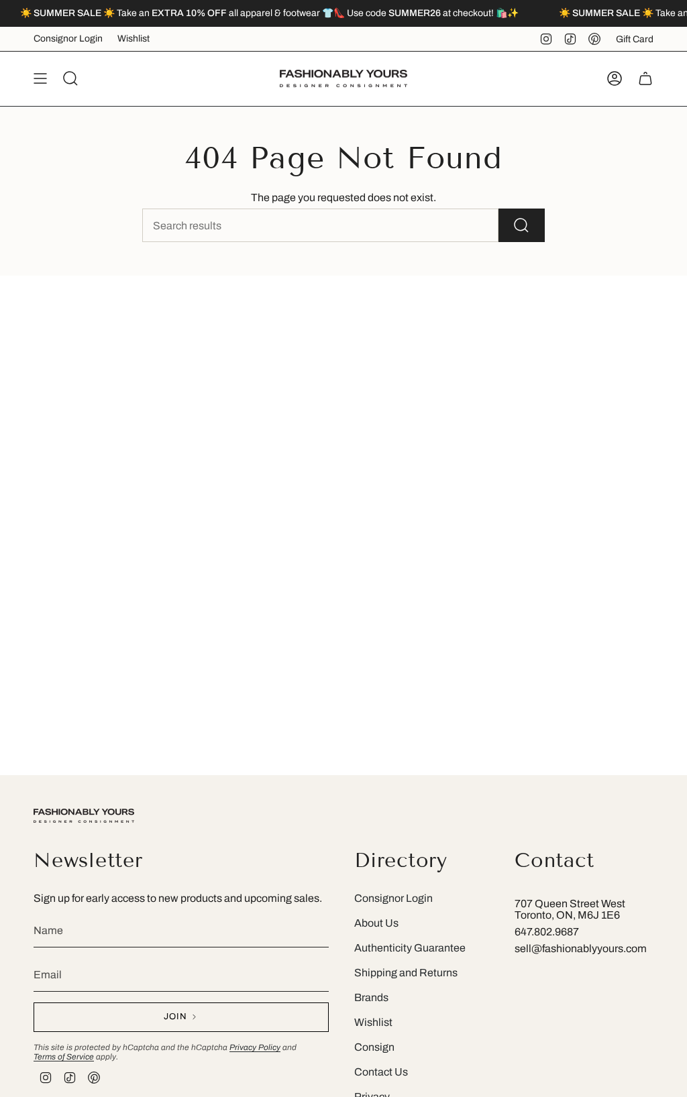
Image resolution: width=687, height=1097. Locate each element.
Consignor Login (68, 39)
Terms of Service (64, 1056)
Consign (374, 1047)
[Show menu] (40, 78)
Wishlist (133, 39)
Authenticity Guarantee (410, 948)
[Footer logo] (84, 816)
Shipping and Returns (406, 972)
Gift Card (634, 39)
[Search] (521, 225)
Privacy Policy (254, 1047)
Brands (371, 997)
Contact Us (381, 1072)
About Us (376, 923)
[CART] (645, 78)
